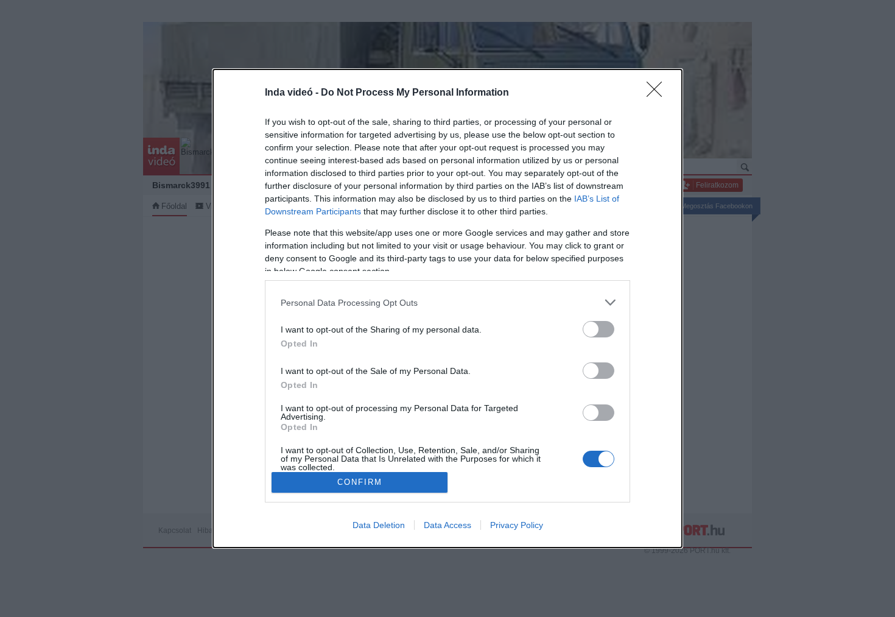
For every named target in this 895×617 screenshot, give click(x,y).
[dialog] (447, 308)
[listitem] (447, 302)
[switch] (598, 329)
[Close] (658, 93)
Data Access (447, 525)
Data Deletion (379, 525)
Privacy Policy (516, 525)
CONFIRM (359, 482)
